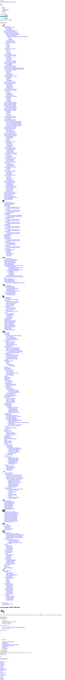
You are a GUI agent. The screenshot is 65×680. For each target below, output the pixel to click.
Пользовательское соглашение (7, 645)
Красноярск (2, 666)
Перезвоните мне (3, 616)
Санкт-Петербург (3, 675)
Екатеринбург (2, 664)
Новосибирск (2, 669)
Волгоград (2, 662)
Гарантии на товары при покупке (8, 641)
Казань (1, 665)
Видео (3, 11)
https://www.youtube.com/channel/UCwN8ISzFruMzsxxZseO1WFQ (13, 627)
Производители (5, 648)
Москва (1, 667)
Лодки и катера (5, 602)
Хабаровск (2, 678)
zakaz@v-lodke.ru (3, 630)
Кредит (3, 8)
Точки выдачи (4, 10)
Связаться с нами (5, 646)
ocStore (6, 651)
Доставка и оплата (5, 9)
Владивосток (2, 661)
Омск (1, 670)
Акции (3, 7)
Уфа (1, 677)
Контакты (4, 12)
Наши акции (4, 642)
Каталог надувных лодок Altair (7, 603)
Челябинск (2, 679)
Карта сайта (4, 647)
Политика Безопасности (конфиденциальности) (10, 644)
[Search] (11, 20)
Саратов (1, 676)
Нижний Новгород (3, 668)
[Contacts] (1, 4)
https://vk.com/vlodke (5, 628)
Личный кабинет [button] (3, 14)
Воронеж (2, 663)
